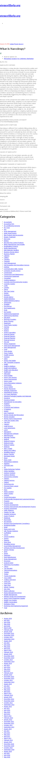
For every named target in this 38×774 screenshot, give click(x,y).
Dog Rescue (8, 306)
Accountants (8, 222)
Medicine (7, 447)
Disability (7, 304)
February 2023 (8, 695)
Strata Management (10, 559)
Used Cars (7, 581)
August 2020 (8, 751)
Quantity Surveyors (10, 514)
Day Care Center (9, 291)
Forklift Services (9, 355)
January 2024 (8, 675)
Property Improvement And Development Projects (20, 507)
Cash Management (10, 263)
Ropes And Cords (9, 529)
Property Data (8, 503)
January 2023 (8, 697)
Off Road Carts (8, 465)
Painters (6, 478)
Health (6, 364)
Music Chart (7, 460)
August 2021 (8, 729)
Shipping (6, 540)
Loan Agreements (9, 428)
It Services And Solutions (11, 407)
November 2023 (9, 678)
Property (6, 501)
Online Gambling (9, 471)
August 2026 (8, 618)
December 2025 (9, 633)
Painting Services (9, 480)
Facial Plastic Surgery (10, 325)
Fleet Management (10, 347)
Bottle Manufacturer (10, 248)
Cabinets (6, 256)
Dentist (6, 293)
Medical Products (9, 441)
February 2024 (8, 673)
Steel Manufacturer (10, 557)
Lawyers (6, 424)
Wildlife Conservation (10, 602)
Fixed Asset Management (12, 345)
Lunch (6, 430)
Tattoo (6, 566)
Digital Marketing (9, 299)
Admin (12, 44)
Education (7, 317)
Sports (6, 553)
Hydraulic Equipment (10, 390)
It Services (7, 405)
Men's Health (8, 448)
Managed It (7, 432)
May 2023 (7, 690)
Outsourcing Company (11, 477)
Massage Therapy (9, 437)
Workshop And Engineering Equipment (16, 606)
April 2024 (7, 671)
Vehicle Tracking (9, 587)
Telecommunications (10, 570)
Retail (5, 527)
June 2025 (7, 645)
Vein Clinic (7, 589)
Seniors (6, 538)
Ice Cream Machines (10, 394)
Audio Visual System (10, 233)
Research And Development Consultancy (17, 523)
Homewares (8, 385)
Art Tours (7, 228)
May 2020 (7, 757)
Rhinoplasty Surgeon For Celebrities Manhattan (19, 59)
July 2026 (7, 620)
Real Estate (7, 520)
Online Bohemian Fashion (12, 469)
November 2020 (9, 746)
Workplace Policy (9, 604)
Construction (8, 272)
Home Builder (8, 375)
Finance (6, 331)
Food (5, 349)
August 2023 (8, 684)
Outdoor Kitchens (9, 475)
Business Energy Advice (11, 252)
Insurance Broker (9, 400)
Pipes (5, 490)
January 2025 (8, 654)
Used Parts (7, 583)
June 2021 (7, 733)
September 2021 (9, 727)
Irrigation (7, 404)
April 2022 (7, 714)
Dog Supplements (9, 308)
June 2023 (7, 688)
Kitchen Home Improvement (13, 419)
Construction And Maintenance (13, 274)
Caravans (7, 261)
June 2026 (7, 622)
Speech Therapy (9, 550)
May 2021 (7, 734)
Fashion (6, 329)
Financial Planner (9, 334)
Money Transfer (9, 454)
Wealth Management (10, 595)
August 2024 (8, 663)
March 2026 (7, 628)
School (6, 535)
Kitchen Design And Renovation (14, 415)
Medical (6, 439)
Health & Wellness (9, 366)
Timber (6, 574)
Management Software (11, 434)
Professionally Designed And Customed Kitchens (19, 499)
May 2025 (7, 646)
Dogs (5, 310)
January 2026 (8, 631)
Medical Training (9, 445)
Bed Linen (7, 239)
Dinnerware (7, 302)
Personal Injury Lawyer (11, 486)
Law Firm (7, 422)
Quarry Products (9, 516)
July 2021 (7, 731)
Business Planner (9, 254)
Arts (5, 229)
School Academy (9, 536)
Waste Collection (9, 591)
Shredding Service (9, 544)
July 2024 (7, 665)
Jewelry (6, 411)
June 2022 (7, 710)
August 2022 (8, 706)
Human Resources (9, 389)
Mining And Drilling (10, 450)
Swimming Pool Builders (11, 565)
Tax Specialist (8, 568)
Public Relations (9, 510)
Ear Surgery (7, 312)
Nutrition (6, 463)
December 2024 (9, 656)
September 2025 (9, 639)
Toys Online (7, 578)
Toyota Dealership (10, 576)
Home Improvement (10, 379)
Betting (6, 241)
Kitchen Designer (9, 417)
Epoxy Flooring (8, 321)
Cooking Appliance (9, 280)
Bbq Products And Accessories (13, 235)
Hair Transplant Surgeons (12, 362)
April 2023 (7, 691)
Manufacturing (8, 435)
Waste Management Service (13, 593)
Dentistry (7, 295)
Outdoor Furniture (9, 473)
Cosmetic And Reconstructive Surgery (16, 282)
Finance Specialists (10, 332)
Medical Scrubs (8, 443)
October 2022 (8, 703)
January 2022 (8, 719)
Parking (6, 482)
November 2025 (9, 635)
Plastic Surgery (18, 44)
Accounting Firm (9, 224)
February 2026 (8, 630)
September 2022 (9, 705)
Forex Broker (8, 351)
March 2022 (7, 716)
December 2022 (9, 699)
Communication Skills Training (13, 269)
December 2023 (9, 676)
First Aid (6, 342)
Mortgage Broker (9, 456)
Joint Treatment (9, 413)
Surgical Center (8, 563)
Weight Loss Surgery (10, 600)
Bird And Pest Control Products (14, 243)
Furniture (7, 357)
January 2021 (8, 742)
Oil (5, 467)
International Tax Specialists (13, 402)
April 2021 (7, 736)
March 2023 (7, 693)
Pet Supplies (8, 488)
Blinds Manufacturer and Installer (14, 244)
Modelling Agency (9, 452)
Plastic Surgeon (9, 492)
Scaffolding (7, 533)
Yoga (5, 608)
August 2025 (8, 641)
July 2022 (7, 708)
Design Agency (8, 297)
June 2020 (7, 755)
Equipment (7, 323)
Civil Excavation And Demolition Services (16, 265)
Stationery (7, 555)
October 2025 (8, 637)
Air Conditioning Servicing (12, 226)
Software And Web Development (14, 548)
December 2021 (9, 721)
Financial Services (9, 340)
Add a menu (8, 23)
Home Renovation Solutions (13, 383)
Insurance (7, 398)
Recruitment (8, 522)
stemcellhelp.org (10, 5)
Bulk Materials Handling (11, 250)
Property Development (11, 505)
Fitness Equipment (9, 344)
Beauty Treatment (9, 237)
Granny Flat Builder (10, 360)
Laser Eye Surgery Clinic (11, 420)
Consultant (7, 278)
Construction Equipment (11, 276)
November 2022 (9, 701)
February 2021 (8, 740)
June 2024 (7, 667)
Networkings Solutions (11, 462)
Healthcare (7, 372)
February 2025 (8, 652)
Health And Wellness (10, 368)
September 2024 (9, 661)
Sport (5, 551)
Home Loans (8, 381)
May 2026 (7, 624)
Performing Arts (9, 484)
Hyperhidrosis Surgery (11, 392)
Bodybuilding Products (11, 246)
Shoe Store (7, 542)
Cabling (6, 257)
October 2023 (8, 680)
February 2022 (8, 718)
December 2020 (9, 744)
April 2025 (7, 648)
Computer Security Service (12, 271)
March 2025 (7, 650)
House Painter (8, 387)
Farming (6, 327)
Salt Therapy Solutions (11, 531)
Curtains (6, 287)
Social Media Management (12, 546)
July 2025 (7, 643)
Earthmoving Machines (11, 316)
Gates (6, 359)
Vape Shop (7, 585)
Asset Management (10, 231)
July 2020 (7, 753)
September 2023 (9, 682)
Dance (6, 289)
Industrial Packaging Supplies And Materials (17, 396)
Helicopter (7, 374)
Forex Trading (8, 353)
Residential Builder (9, 525)
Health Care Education (11, 370)
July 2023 (7, 686)
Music (6, 458)
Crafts (6, 286)
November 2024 (9, 658)
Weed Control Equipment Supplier (14, 598)
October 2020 (8, 748)
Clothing (6, 267)
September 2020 (9, 749)
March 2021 (7, 738)
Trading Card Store (10, 580)
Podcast (6, 495)
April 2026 (7, 626)
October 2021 (8, 725)
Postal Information (10, 497)
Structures (7, 561)
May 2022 (7, 712)
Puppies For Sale (9, 512)
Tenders (6, 572)
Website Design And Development (15, 596)
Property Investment (10, 508)
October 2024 (8, 660)
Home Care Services (10, 377)
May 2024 (7, 669)
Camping (6, 259)
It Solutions (7, 409)
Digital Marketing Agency (12, 301)
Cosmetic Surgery (9, 284)
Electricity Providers (10, 319)
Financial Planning (9, 338)
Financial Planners (9, 336)
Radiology (7, 518)
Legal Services (8, 426)
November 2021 (9, 723)
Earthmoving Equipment (11, 314)
